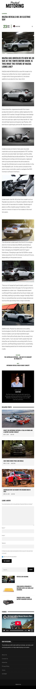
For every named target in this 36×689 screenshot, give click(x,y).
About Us (4, 654)
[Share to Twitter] (27, 687)
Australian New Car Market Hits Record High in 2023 (16, 490)
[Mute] (29, 630)
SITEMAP (4, 674)
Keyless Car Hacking (22, 577)
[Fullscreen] (32, 630)
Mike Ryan (13, 463)
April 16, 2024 (6, 494)
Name (3, 527)
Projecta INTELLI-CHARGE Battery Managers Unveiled (24, 598)
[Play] (4, 630)
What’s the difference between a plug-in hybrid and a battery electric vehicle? (18, 431)
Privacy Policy (5, 666)
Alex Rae (18, 26)
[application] (18, 623)
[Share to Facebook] (9, 687)
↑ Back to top (18, 684)
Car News (4, 13)
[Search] (32, 4)
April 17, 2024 (6, 463)
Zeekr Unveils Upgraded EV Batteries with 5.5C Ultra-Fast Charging (25, 588)
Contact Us (5, 658)
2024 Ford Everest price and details (13, 461)
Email (3, 535)
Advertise (4, 662)
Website (4, 543)
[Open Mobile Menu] (29, 4)
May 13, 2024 (6, 434)
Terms (3, 670)
